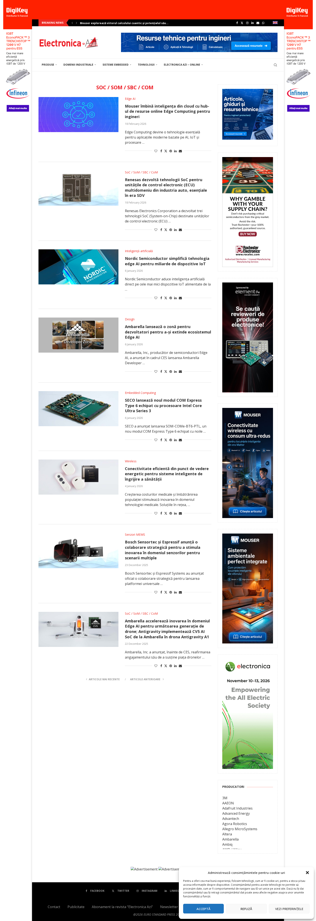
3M (224, 798)
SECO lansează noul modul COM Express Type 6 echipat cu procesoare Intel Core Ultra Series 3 (163, 405)
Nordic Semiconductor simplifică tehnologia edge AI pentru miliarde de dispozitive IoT (167, 261)
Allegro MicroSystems (239, 829)
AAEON (228, 803)
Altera (227, 834)
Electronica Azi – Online (182, 64)
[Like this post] (155, 151)
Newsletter (169, 906)
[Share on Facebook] (161, 151)
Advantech (230, 818)
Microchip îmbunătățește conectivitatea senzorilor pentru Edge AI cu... (128, 23)
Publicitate (75, 906)
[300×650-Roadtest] (247, 285)
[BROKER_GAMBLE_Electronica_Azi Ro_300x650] (247, 160)
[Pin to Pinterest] (170, 151)
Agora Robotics (234, 823)
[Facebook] (237, 22)
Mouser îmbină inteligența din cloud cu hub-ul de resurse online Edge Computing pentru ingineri (167, 111)
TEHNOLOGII (146, 64)
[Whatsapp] (263, 22)
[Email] (257, 22)
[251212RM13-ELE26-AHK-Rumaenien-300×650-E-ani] (247, 662)
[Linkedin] (252, 22)
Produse (48, 64)
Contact (54, 906)
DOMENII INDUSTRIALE (78, 64)
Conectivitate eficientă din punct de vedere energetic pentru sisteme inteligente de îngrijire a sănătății (167, 474)
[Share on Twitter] (165, 151)
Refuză (246, 909)
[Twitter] (242, 22)
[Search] (275, 65)
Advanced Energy (236, 813)
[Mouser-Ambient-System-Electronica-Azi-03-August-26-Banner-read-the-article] (247, 536)
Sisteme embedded (116, 64)
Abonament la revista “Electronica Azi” (122, 906)
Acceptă (203, 909)
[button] (307, 872)
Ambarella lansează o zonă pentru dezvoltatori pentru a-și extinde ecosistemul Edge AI (168, 332)
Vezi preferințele (289, 909)
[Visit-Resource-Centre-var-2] (199, 35)
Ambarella (230, 839)
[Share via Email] (180, 151)
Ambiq (227, 844)
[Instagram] (247, 22)
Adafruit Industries (237, 808)
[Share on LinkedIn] (175, 151)
